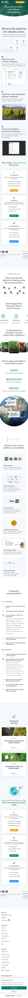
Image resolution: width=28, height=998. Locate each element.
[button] (26, 2)
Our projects (4, 933)
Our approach (4, 936)
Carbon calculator (5, 957)
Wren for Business (5, 970)
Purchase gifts (4, 965)
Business (3, 917)
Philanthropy (5, 920)
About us (3, 938)
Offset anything (5, 962)
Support (3, 928)
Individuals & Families (6, 915)
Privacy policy (19, 995)
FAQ (2, 944)
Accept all (14, 988)
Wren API (3, 967)
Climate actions (5, 954)
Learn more (13, 215)
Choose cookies (10, 995)
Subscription (4, 951)
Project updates (5, 941)
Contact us (4, 930)
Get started (19, 2)
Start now (13, 190)
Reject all (14, 991)
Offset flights (4, 959)
